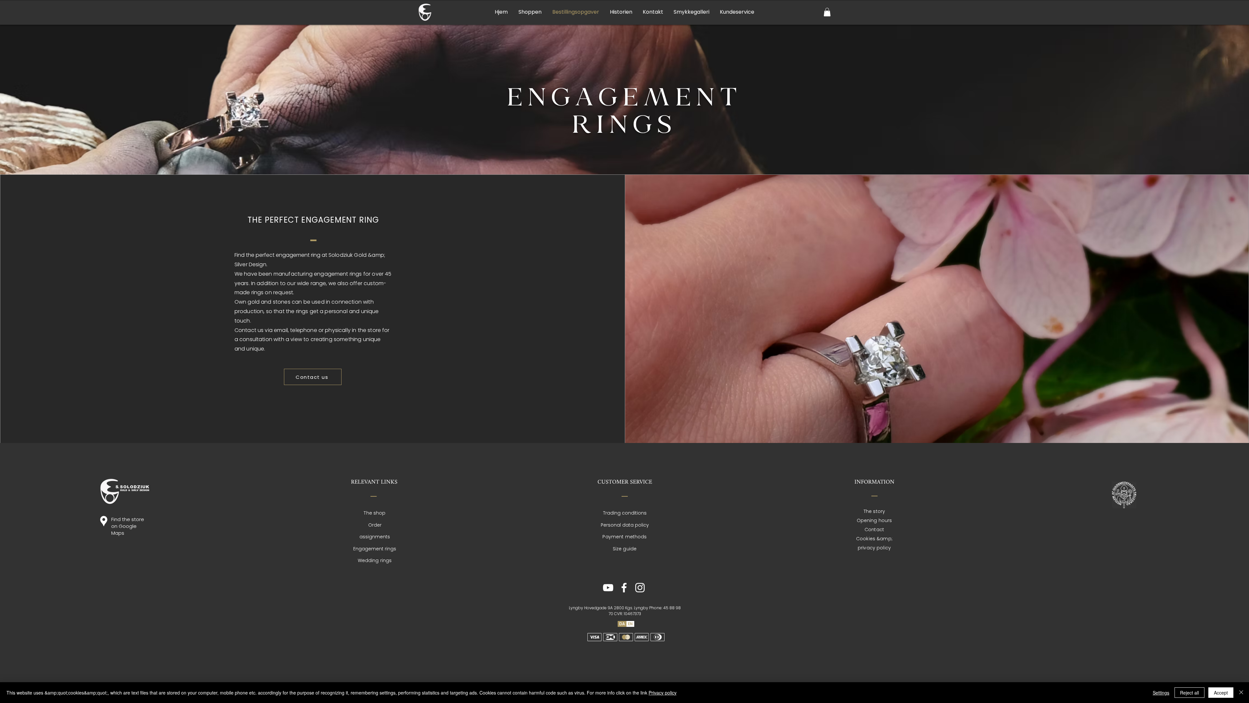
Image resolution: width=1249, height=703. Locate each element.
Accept (1221, 692)
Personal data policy (625, 525)
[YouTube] (608, 587)
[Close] (1241, 692)
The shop (374, 513)
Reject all (1189, 692)
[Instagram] (640, 587)
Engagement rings (374, 548)
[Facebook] (624, 587)
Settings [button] (1161, 692)
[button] (827, 12)
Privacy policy (663, 692)
